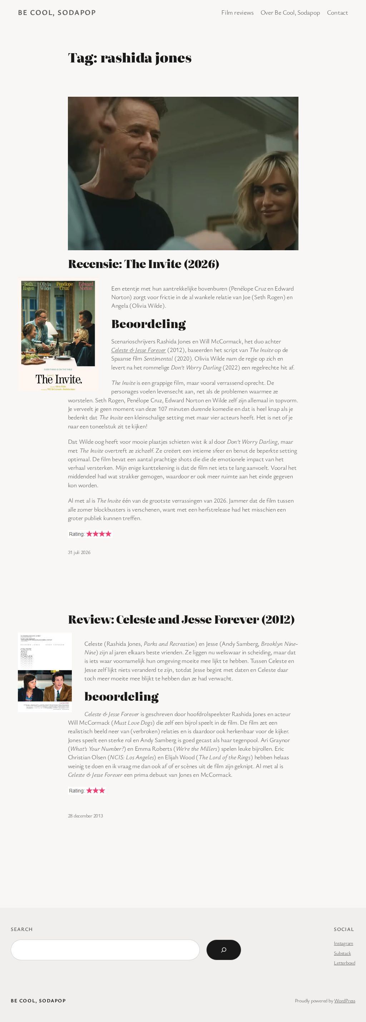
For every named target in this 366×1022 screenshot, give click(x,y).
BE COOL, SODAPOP (57, 12)
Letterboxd (344, 962)
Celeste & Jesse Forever (138, 350)
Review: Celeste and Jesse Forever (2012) (181, 619)
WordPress (344, 1000)
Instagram (343, 943)
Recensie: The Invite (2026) (143, 263)
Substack (342, 953)
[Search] (223, 950)
